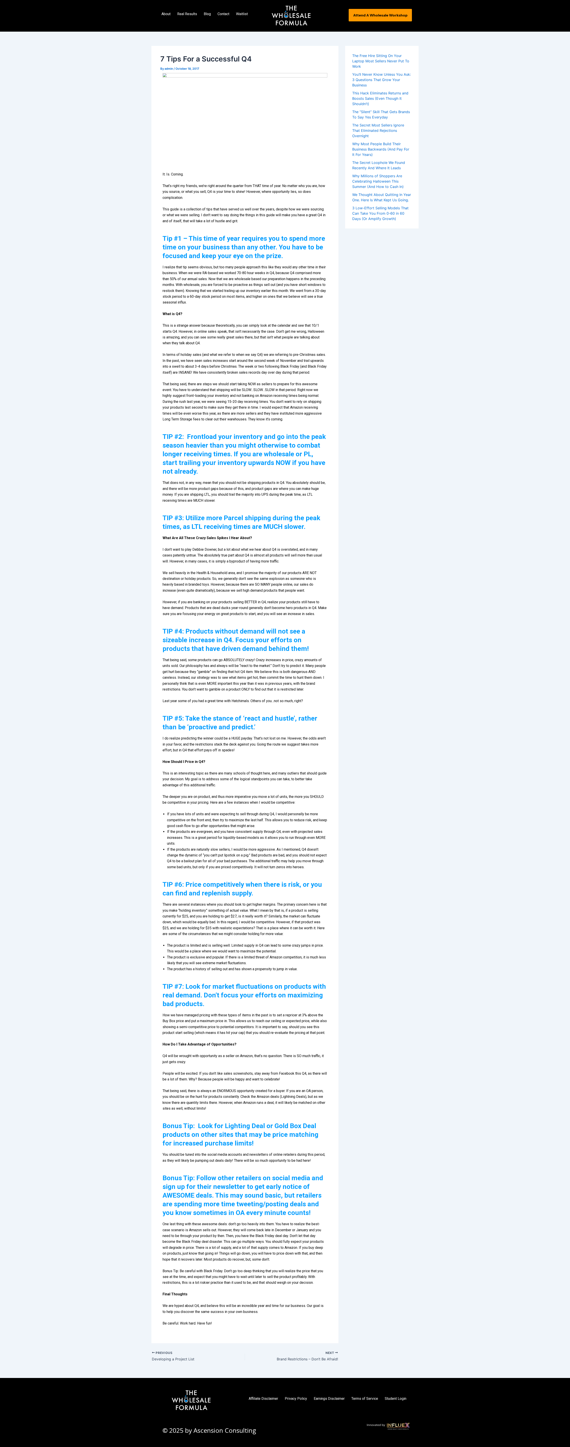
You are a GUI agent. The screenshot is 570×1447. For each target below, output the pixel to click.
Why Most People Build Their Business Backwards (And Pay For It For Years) (380, 149)
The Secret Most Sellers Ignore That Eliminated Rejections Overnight (378, 130)
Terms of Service (364, 1398)
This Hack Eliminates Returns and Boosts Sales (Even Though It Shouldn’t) (380, 98)
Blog (207, 14)
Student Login (395, 1398)
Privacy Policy (296, 1398)
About (166, 14)
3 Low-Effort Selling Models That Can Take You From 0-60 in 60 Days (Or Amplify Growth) (380, 213)
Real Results (187, 14)
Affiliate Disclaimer (263, 1398)
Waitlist (242, 14)
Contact (223, 14)
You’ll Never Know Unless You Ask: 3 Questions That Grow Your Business (381, 79)
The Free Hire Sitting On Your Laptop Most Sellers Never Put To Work (380, 61)
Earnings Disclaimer (329, 1398)
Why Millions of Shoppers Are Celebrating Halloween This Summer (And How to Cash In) (378, 181)
